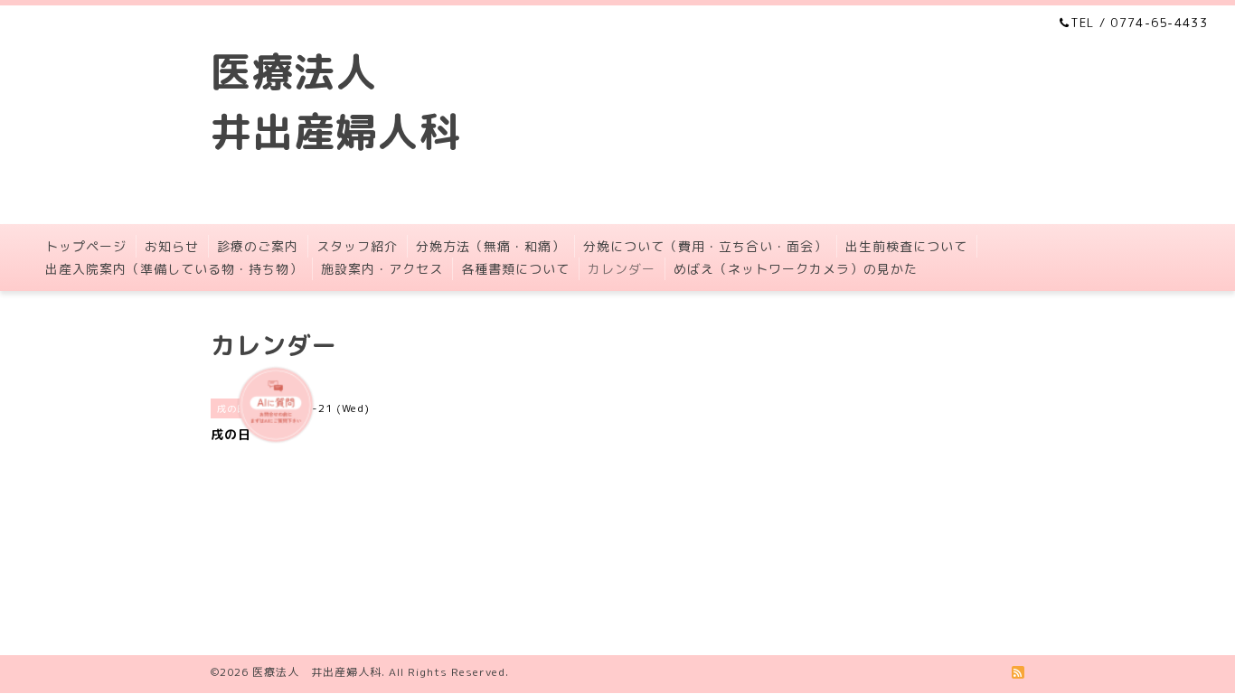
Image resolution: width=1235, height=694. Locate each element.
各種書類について (515, 268)
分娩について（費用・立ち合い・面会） (705, 246)
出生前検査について (906, 246)
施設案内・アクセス (382, 268)
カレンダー (621, 268)
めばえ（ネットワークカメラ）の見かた (796, 268)
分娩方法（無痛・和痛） (490, 246)
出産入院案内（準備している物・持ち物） (174, 268)
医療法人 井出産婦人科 (317, 672)
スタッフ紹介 (357, 246)
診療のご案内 (257, 246)
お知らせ (172, 246)
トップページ (86, 246)
